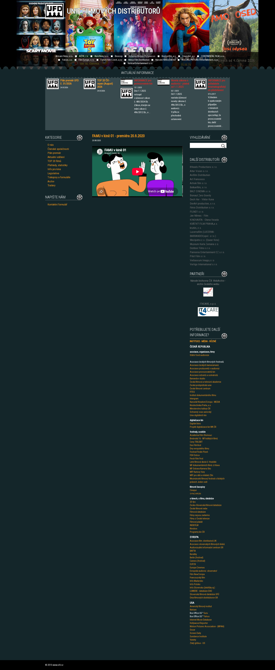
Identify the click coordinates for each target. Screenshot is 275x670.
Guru (206, 613)
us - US (202, 643)
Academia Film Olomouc (201, 435)
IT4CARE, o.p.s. (208, 303)
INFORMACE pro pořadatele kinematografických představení (217, 85)
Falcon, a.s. (67, 59)
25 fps (193, 502)
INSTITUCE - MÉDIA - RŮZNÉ (203, 341)
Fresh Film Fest (196, 458)
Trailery (51, 185)
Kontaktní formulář (57, 204)
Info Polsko (195, 584)
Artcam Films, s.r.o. (64, 56)
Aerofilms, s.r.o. (102, 56)
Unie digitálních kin (198, 415)
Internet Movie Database (201, 619)
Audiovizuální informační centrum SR (206, 547)
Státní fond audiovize (199, 355)
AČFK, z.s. (83, 56)
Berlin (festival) (196, 557)
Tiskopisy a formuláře (59, 177)
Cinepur (193, 490)
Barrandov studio (197, 378)
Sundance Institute (198, 636)
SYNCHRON (195, 494)
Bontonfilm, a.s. (169, 56)
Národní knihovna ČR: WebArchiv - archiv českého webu (208, 282)
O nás (51, 144)
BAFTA (193, 551)
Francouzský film (197, 577)
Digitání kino (195, 423)
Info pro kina (54, 169)
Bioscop (119, 56)
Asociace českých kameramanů (204, 365)
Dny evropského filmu (199, 448)
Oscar (192, 629)
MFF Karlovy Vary (197, 472)
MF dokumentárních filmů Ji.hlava (205, 465)
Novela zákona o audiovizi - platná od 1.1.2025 (180, 83)
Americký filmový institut (201, 606)
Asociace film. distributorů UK (203, 541)
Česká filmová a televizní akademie (205, 382)
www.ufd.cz (58, 665)
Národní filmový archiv (165, 59)
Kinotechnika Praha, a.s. (200, 405)
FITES (192, 392)
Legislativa (53, 173)
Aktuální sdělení (56, 157)
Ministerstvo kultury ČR (200, 408)
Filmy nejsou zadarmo (200, 515)
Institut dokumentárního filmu (203, 395)
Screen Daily (195, 633)
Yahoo (207, 616)
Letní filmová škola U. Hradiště (203, 462)
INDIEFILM (194, 525)
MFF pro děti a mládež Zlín (201, 475)
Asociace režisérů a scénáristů (204, 375)
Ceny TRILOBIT (196, 442)
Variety (193, 639)
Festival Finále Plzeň (199, 452)
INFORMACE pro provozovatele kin (143, 82)
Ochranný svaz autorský (200, 412)
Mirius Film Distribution (138, 59)
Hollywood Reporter (199, 623)
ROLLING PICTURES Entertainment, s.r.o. (200, 59)
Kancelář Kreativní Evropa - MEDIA (205, 402)
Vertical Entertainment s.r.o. (140, 63)
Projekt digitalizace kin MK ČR (203, 427)
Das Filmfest (195, 445)
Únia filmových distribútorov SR (204, 597)
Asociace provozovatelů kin (202, 372)
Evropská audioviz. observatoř (203, 571)
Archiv (51, 181)
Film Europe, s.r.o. (87, 59)
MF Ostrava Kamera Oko (200, 468)
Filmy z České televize (200, 518)
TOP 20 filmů (54, 161)
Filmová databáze (198, 512)
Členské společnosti (58, 149)
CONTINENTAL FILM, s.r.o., (213, 56)
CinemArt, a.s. (188, 56)
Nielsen (193, 609)
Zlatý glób (194, 643)
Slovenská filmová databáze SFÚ (204, 594)
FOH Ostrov (195, 455)
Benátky (193, 554)
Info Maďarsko (196, 581)
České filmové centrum (200, 388)
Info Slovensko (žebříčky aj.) (202, 587)
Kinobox (193, 528)
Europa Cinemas (197, 567)
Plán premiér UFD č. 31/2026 (69, 82)
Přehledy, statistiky (57, 165)
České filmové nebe (198, 508)
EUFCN (193, 564)
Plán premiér (54, 152)
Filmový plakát (196, 522)
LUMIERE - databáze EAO (201, 591)
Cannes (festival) (197, 561)
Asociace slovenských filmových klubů (207, 544)
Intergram (194, 398)
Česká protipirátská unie (201, 385)
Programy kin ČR (197, 532)
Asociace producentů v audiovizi (204, 368)
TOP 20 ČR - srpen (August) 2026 (105, 83)
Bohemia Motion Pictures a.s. (142, 56)
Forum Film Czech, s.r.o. (111, 59)
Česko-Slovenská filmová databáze (206, 505)
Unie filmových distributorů (113, 11)
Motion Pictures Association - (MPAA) (207, 626)
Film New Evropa (197, 574)
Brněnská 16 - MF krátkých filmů (204, 438)
